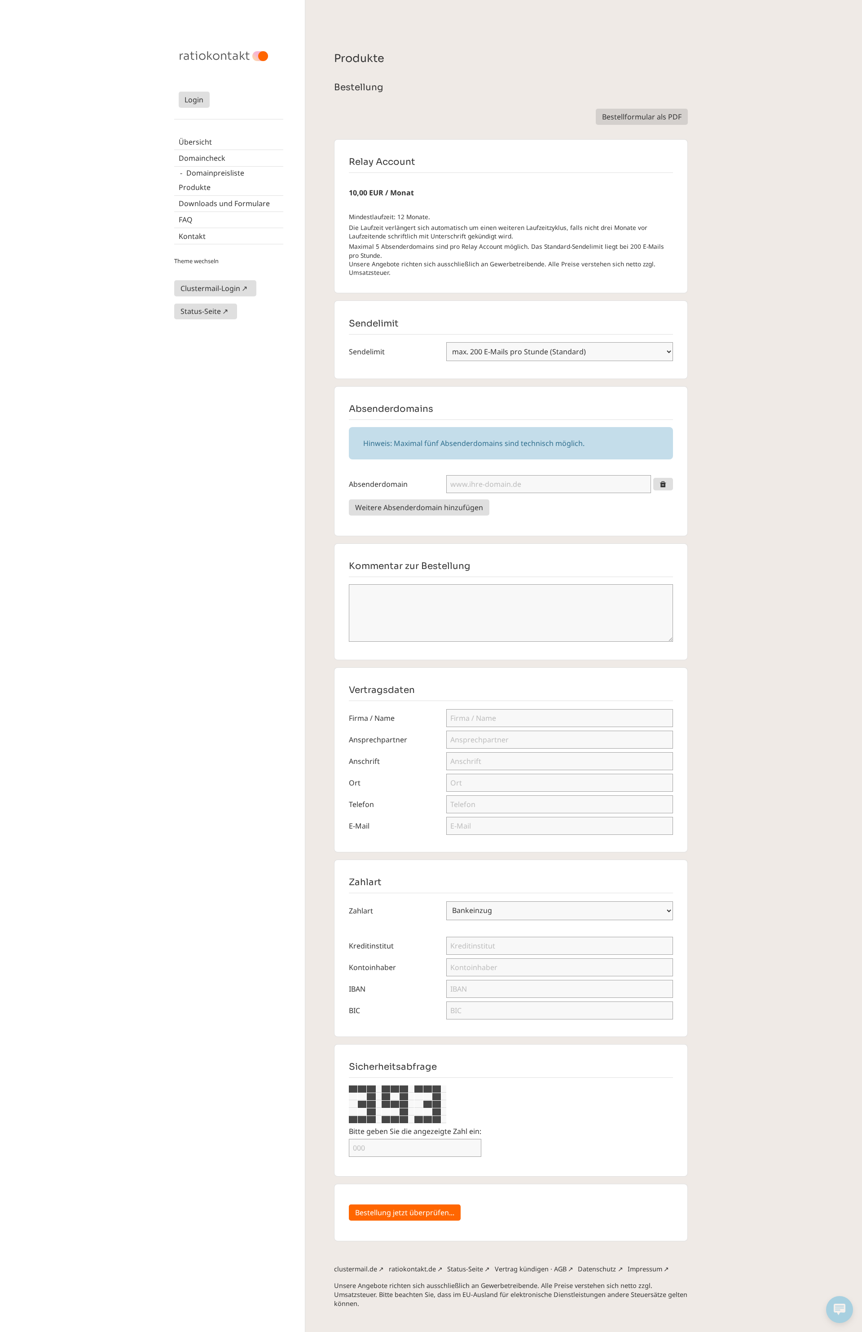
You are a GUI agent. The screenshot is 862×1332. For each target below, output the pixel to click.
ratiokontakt (214, 56)
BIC (354, 1010)
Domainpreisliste (215, 173)
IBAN (357, 989)
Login (194, 100)
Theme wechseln (196, 261)
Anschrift (364, 761)
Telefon (361, 804)
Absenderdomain (378, 484)
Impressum (645, 1269)
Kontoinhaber (372, 967)
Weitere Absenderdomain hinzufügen (419, 507)
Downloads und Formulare (224, 203)
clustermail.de (355, 1269)
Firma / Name (372, 718)
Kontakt (192, 236)
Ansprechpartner (378, 740)
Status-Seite (200, 311)
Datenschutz (597, 1269)
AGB (560, 1269)
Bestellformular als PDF (642, 117)
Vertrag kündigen (522, 1269)
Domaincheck (202, 158)
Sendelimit (367, 352)
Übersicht (195, 142)
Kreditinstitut (371, 946)
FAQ (186, 220)
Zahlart (361, 911)
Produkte (195, 187)
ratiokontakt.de (412, 1269)
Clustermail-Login (210, 288)
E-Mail (359, 826)
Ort (355, 783)
